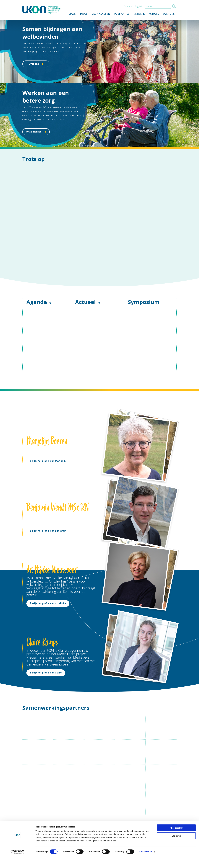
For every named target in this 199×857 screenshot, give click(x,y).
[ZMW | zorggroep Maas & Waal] (68, 777)
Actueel (154, 13)
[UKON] (41, 10)
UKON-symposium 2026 (145, 377)
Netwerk (139, 13)
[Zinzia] (161, 777)
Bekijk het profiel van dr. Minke (48, 603)
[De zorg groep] (99, 752)
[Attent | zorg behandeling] (99, 727)
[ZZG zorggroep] (130, 752)
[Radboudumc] (37, 727)
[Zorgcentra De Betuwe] (68, 752)
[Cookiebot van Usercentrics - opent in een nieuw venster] (17, 852)
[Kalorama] (130, 727)
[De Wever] (130, 777)
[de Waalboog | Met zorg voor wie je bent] (99, 777)
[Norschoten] (37, 802)
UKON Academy (101, 13)
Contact (128, 6)
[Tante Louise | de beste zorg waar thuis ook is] (37, 752)
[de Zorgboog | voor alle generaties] (37, 777)
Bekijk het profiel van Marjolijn (48, 460)
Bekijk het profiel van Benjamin (48, 530)
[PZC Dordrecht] (130, 802)
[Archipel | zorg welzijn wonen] (68, 727)
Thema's (70, 13)
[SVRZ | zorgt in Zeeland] (161, 752)
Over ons (169, 13)
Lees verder (88, 357)
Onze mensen (34, 131)
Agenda (36, 302)
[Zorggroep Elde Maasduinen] (68, 802)
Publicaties (121, 13)
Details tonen (145, 852)
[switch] (80, 851)
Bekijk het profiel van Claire (46, 672)
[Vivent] (99, 802)
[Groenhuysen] (161, 802)
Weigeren (176, 836)
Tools (83, 13)
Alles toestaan (176, 828)
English (138, 6)
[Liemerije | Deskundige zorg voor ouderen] (161, 727)
